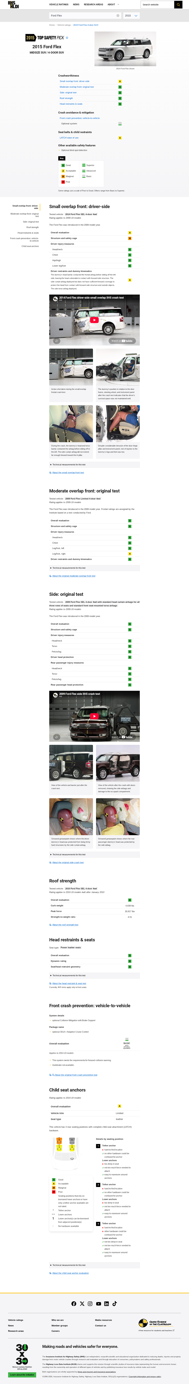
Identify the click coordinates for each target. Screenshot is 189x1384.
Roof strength (66, 98)
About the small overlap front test (68, 472)
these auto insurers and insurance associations (97, 1372)
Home (52, 25)
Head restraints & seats (71, 104)
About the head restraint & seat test (69, 983)
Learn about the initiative (22, 1375)
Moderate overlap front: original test (77, 87)
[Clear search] (118, 15)
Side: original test (68, 92)
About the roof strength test (65, 925)
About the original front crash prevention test (76, 1075)
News (76, 4)
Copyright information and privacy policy (145, 1377)
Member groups (60, 1325)
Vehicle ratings (58, 4)
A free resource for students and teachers (155, 1330)
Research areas (93, 4)
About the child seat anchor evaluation (70, 1273)
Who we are (58, 1320)
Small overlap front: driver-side (74, 81)
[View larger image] (71, 367)
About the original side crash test (68, 862)
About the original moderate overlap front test (73, 576)
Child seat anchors (30, 246)
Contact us (100, 1325)
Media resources (103, 1320)
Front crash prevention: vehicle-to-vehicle (80, 118)
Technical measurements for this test (69, 465)
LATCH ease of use (69, 138)
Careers (56, 1331)
